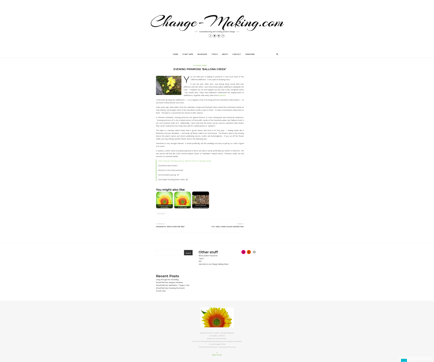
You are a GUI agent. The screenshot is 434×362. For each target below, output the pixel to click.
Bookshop (202, 54)
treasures (222, 95)
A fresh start (161, 291)
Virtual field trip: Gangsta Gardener (169, 282)
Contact (236, 54)
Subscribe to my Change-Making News (214, 264)
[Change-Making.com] (217, 317)
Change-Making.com (217, 21)
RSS (200, 261)
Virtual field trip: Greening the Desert (170, 288)
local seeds (161, 214)
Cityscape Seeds (200, 65)
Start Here (188, 54)
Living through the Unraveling (167, 279)
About (225, 54)
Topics (214, 54)
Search (188, 253)
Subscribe (250, 54)
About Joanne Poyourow (208, 255)
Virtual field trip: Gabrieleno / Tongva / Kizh (172, 285)
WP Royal (213, 347)
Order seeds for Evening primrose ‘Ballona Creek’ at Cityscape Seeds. (185, 161)
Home (175, 54)
